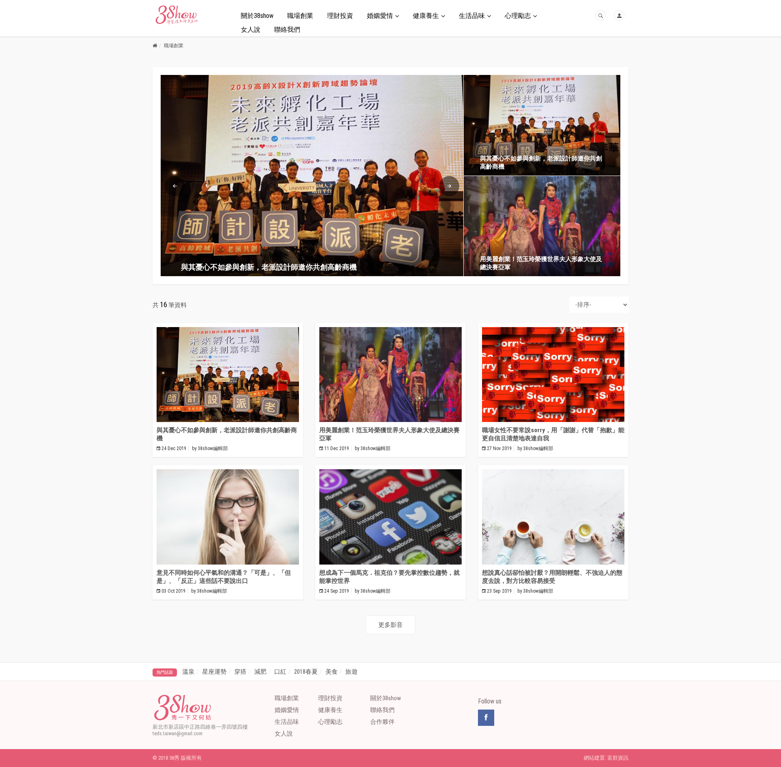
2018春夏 (306, 671)
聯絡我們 (287, 29)
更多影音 (390, 625)
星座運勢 (214, 671)
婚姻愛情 (380, 16)
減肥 (260, 671)
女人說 (250, 29)
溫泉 (188, 671)
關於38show (257, 16)
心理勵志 (518, 16)
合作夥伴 (382, 721)
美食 (331, 671)
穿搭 (240, 671)
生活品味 (472, 16)
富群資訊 (617, 758)
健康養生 (426, 16)
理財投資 (340, 16)
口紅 (280, 671)
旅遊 (351, 671)
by (210, 448)
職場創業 (300, 16)
